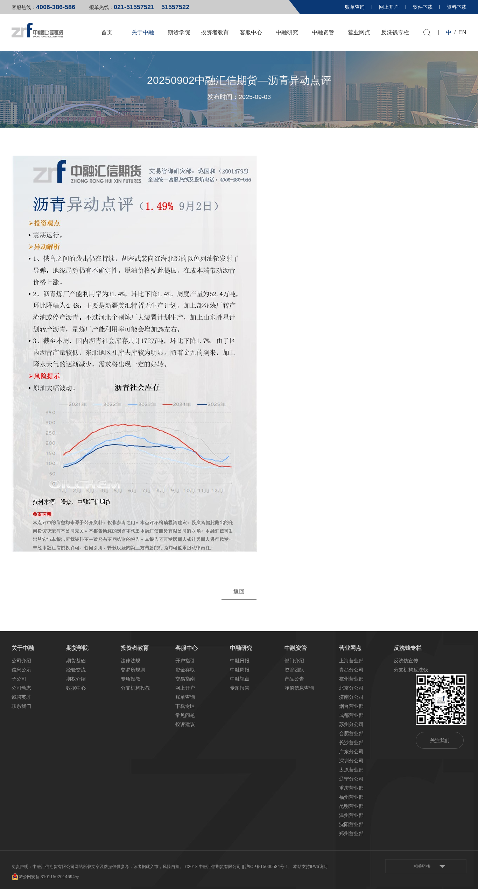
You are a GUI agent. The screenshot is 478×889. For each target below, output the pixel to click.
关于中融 (143, 32)
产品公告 (294, 679)
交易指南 (185, 679)
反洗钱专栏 (395, 32)
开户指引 (185, 660)
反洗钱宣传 (406, 660)
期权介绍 (76, 679)
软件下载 (423, 7)
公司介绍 (21, 660)
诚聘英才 (21, 697)
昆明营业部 (351, 806)
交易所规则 (133, 670)
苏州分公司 (351, 724)
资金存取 (185, 670)
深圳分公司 (351, 760)
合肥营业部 (351, 733)
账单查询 (355, 7)
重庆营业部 (351, 788)
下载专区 (185, 706)
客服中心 (251, 32)
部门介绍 (294, 660)
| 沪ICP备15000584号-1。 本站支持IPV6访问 (285, 866)
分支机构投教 (135, 688)
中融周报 (239, 670)
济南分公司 (351, 697)
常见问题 (185, 715)
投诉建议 (185, 724)
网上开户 (389, 7)
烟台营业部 (351, 706)
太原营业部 (351, 770)
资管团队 (294, 670)
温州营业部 (351, 815)
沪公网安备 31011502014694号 (49, 876)
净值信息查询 (299, 688)
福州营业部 (351, 797)
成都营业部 (351, 715)
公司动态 (21, 688)
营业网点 (359, 32)
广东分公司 (351, 751)
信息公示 (21, 670)
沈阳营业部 (351, 824)
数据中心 (76, 688)
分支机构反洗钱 (411, 670)
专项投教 (130, 679)
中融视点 (239, 679)
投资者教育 (215, 32)
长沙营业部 (351, 742)
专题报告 (239, 688)
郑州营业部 (351, 833)
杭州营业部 (351, 679)
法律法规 (130, 660)
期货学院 (179, 32)
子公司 (19, 679)
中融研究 (287, 32)
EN (462, 32)
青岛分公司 (351, 670)
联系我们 (21, 706)
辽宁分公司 (351, 779)
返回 (239, 592)
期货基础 (76, 660)
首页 (106, 32)
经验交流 (76, 670)
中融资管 (323, 32)
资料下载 (456, 7)
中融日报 (239, 660)
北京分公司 (351, 688)
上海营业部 (351, 660)
